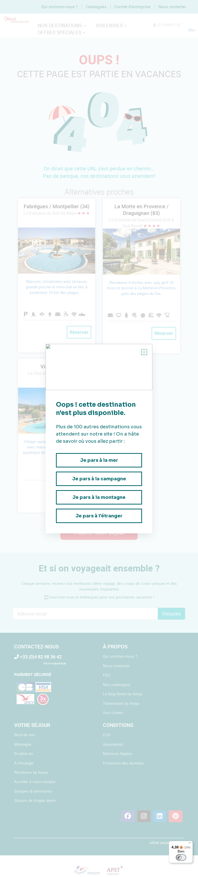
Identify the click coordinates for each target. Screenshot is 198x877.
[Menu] (190, 844)
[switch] (181, 857)
